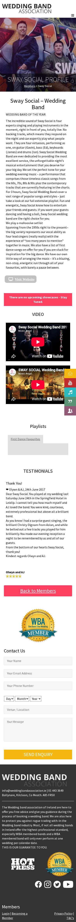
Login (6, 913)
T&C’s (70, 918)
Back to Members (38, 591)
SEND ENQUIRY (38, 754)
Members (29, 86)
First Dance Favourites (25, 439)
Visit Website (24, 279)
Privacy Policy (63, 913)
